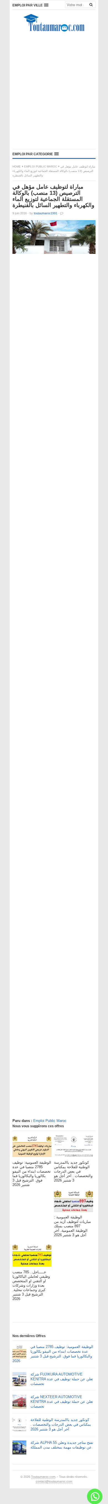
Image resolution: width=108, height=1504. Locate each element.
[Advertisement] (54, 92)
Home (16, 166)
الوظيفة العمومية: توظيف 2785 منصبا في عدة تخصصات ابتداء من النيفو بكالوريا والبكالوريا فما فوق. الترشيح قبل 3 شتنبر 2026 (52, 1354)
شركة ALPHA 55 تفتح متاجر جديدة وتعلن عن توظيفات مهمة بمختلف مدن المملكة (61, 1444)
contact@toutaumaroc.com (54, 1481)
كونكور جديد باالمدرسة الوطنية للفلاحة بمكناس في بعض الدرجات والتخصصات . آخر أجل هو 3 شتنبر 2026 (60, 1424)
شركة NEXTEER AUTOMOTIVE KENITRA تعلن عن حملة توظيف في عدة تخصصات (61, 1401)
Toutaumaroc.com (43, 1476)
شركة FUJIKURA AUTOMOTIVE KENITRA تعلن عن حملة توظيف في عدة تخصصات (61, 1379)
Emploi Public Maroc (40, 166)
